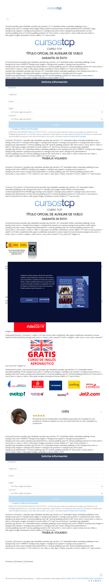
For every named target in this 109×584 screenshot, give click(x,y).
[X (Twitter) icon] (91, 581)
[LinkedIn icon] (96, 581)
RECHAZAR (44, 299)
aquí (43, 288)
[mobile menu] (7, 19)
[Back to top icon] (101, 575)
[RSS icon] (100, 581)
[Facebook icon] (89, 581)
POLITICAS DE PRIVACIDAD (83, 578)
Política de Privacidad (29, 129)
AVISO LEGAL (66, 578)
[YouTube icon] (93, 581)
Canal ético (98, 578)
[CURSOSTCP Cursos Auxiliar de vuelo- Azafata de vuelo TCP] (54, 8)
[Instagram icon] (98, 581)
